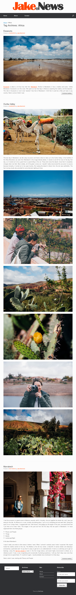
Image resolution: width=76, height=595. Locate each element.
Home (5, 16)
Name (58, 571)
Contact (27, 16)
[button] (73, 15)
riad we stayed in (20, 551)
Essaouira (7, 30)
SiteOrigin (40, 591)
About (16, 16)
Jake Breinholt (21, 33)
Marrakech (34, 87)
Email (58, 578)
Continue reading (66, 93)
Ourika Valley (9, 104)
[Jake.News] (38, 5)
